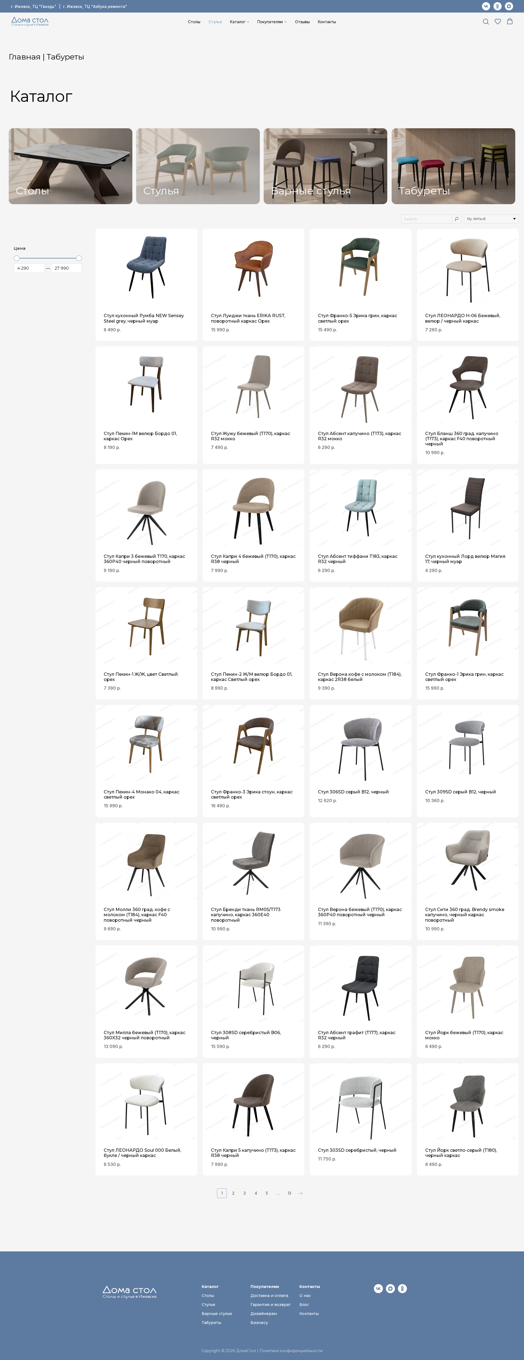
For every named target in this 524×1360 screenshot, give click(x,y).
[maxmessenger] (509, 6)
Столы (194, 21)
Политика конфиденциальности (291, 1350)
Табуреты (424, 190)
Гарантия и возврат (271, 1304)
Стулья (215, 21)
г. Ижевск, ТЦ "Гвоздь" (33, 6)
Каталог (237, 21)
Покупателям (270, 21)
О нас (305, 1295)
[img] (70, 166)
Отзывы (302, 21)
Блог (304, 1304)
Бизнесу (259, 1322)
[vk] (486, 6)
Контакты (327, 21)
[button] (486, 21)
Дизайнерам (264, 1313)
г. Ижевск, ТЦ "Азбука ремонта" (95, 6)
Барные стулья (311, 190)
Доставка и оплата (269, 1295)
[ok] (497, 6)
